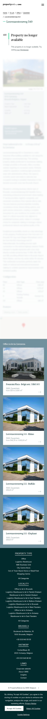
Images (31, 89)
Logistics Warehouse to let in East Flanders (23, 598)
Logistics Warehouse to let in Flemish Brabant (23, 592)
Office (23, 558)
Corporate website (23, 668)
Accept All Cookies (14, 708)
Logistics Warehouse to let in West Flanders (24, 607)
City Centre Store (23, 567)
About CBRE (23, 671)
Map (34, 89)
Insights (23, 674)
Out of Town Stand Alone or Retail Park (23, 570)
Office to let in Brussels (24, 589)
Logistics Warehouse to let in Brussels (23, 604)
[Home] (12, 5)
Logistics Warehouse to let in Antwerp (23, 613)
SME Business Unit (23, 564)
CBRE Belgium (30, 687)
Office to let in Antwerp (24, 610)
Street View (39, 89)
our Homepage (22, 49)
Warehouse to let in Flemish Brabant (24, 595)
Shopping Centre (23, 573)
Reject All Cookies (33, 708)
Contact (23, 677)
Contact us (37, 137)
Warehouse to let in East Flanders (24, 616)
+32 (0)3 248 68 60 (23, 658)
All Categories (23, 578)
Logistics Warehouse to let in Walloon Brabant (23, 601)
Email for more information (14, 131)
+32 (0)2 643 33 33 (23, 639)
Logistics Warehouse (23, 561)
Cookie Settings (23, 714)
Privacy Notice (30, 703)
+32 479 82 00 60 (11, 133)
